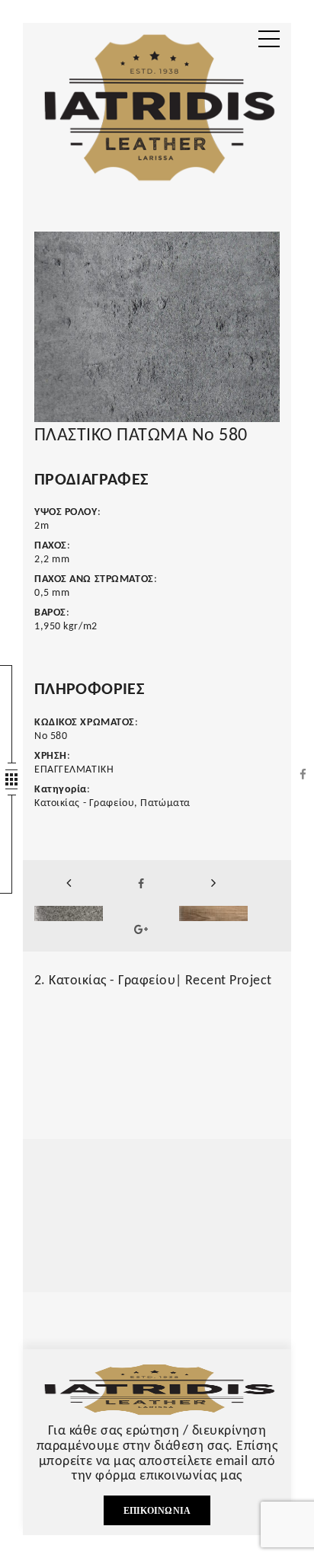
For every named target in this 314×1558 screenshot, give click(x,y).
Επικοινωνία (157, 1510)
